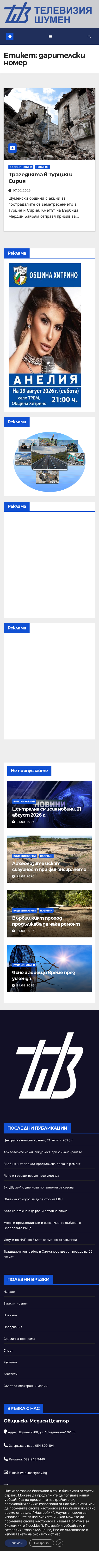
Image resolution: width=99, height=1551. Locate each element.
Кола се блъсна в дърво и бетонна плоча (36, 1211)
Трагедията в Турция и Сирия (40, 177)
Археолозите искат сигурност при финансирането (49, 866)
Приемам (16, 1543)
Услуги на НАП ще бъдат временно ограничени (40, 1240)
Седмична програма (19, 1339)
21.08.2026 (26, 822)
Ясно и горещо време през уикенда (31, 1175)
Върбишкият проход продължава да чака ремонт (46, 921)
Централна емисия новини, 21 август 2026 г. (39, 1140)
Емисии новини (24, 801)
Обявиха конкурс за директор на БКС (33, 1199)
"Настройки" (43, 1512)
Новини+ (43, 167)
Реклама (10, 1362)
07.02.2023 (22, 190)
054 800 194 (44, 1445)
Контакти (11, 1374)
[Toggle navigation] (50, 36)
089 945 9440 (34, 1459)
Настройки (41, 1543)
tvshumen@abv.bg (33, 1473)
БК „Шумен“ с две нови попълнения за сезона (39, 1187)
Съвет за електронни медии (26, 1386)
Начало (9, 1291)
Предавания (13, 1327)
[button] (89, 36)
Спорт (8, 1350)
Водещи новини (21, 167)
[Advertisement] (49, 566)
